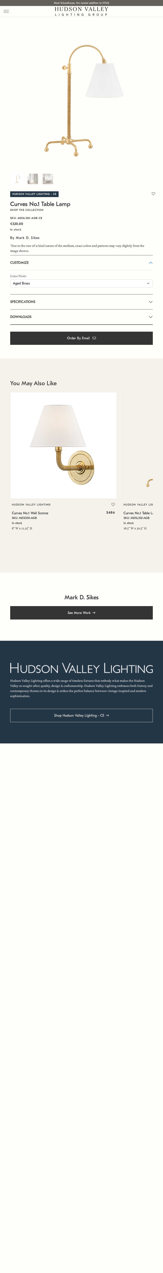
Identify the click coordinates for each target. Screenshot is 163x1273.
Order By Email (79, 338)
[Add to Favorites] (113, 504)
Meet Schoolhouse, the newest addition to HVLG (81, 2)
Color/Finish (18, 276)
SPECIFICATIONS (22, 302)
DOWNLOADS (20, 317)
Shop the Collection (27, 210)
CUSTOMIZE (19, 263)
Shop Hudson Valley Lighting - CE (79, 715)
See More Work (79, 613)
